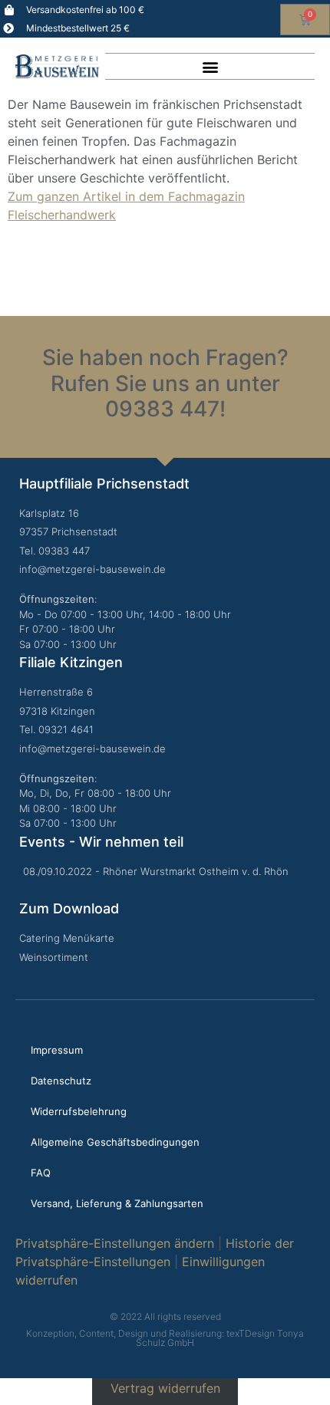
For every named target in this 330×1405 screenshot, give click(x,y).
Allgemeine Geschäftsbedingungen (115, 1142)
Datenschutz (61, 1080)
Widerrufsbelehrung (79, 1111)
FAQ (41, 1172)
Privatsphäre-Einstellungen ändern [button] (114, 1243)
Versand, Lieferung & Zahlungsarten (117, 1203)
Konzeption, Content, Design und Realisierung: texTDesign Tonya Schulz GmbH (165, 1338)
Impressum (57, 1050)
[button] (210, 66)
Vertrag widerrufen (165, 1387)
